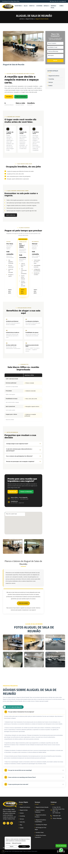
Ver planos (9, 96)
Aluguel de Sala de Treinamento (39, 811)
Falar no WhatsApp (21, 96)
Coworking (39, 5)
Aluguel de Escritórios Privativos (40, 816)
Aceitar (24, 846)
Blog (21, 824)
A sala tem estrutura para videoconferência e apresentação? (19, 449)
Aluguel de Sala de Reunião (42, 807)
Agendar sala (12, 491)
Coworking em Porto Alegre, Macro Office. (11, 1)
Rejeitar (11, 846)
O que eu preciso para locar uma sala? (18, 784)
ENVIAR (55, 60)
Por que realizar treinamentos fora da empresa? (21, 712)
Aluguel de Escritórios (54, 75)
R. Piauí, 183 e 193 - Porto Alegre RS (58, 1)
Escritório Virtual (39, 832)
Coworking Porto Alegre (41, 824)
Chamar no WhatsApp (26, 491)
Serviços (46, 5)
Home (22, 19)
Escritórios (18, 5)
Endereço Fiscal (53, 6)
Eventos (31, 5)
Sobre (61, 5)
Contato (21, 827)
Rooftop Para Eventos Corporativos (40, 836)
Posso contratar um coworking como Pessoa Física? (22, 777)
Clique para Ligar (57, 815)
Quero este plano (10, 291)
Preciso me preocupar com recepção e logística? (20, 461)
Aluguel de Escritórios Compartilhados (40, 820)
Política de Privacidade (16, 843)
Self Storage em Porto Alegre (40, 828)
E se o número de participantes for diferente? (19, 456)
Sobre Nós (22, 822)
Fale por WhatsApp (57, 818)
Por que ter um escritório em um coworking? (20, 770)
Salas (25, 5)
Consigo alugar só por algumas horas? (17, 443)
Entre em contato (23, 603)
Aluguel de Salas (30, 19)
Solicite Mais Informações (14, 707)
